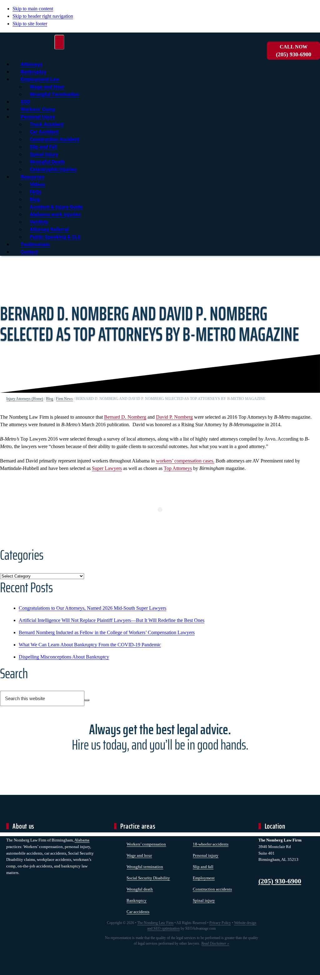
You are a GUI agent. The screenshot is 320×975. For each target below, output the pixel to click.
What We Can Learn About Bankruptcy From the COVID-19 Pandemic (90, 644)
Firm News (64, 399)
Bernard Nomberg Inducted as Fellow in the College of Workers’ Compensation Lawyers (107, 632)
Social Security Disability (148, 878)
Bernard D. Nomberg (125, 417)
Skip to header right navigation (42, 16)
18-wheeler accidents (210, 844)
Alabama (81, 840)
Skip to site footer (29, 23)
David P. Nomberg (174, 417)
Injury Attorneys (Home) (24, 399)
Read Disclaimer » (215, 943)
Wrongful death (140, 889)
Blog (49, 399)
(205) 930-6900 (293, 51)
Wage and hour (139, 855)
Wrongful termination (145, 866)
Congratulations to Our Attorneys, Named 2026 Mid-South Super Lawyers (92, 608)
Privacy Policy (220, 923)
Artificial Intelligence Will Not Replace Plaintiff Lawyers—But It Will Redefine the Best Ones (111, 620)
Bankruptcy (137, 900)
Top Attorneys (178, 468)
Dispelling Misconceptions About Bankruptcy (64, 656)
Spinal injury (204, 900)
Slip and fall (203, 866)
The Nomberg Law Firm (155, 923)
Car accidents (138, 911)
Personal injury (205, 855)
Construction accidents (212, 889)
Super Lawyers (107, 468)
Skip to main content (32, 8)
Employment (204, 878)
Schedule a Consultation (159, 767)
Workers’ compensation (146, 844)
